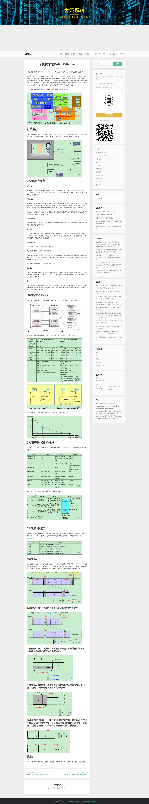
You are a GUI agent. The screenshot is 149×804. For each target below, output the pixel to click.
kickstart (113, 406)
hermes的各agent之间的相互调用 (106, 211)
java (109, 406)
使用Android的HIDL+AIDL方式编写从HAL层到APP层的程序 (108, 257)
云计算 (73, 54)
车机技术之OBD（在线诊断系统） (75, 774)
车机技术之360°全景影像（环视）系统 (107, 326)
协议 (99, 413)
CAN (108, 403)
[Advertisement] (74, 38)
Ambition (98, 255)
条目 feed (98, 359)
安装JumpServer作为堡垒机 (104, 218)
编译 (119, 416)
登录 (63, 788)
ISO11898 (78, 536)
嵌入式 (115, 54)
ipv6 (107, 406)
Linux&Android (96, 54)
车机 (111, 418)
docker (114, 403)
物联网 (67, 54)
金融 (114, 418)
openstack (99, 411)
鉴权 (118, 418)
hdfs (103, 406)
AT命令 (105, 403)
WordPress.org (100, 365)
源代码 (112, 416)
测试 (109, 416)
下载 (61, 54)
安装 (102, 413)
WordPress (75, 801)
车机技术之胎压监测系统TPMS (38, 774)
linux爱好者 (99, 242)
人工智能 (86, 54)
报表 (113, 413)
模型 (102, 416)
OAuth (115, 408)
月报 (99, 416)
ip (105, 406)
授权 (115, 413)
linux (117, 405)
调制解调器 (105, 419)
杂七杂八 (122, 54)
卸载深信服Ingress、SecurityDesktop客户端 (109, 291)
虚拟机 (100, 419)
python (105, 411)
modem (111, 408)
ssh (112, 411)
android (99, 403)
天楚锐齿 (74, 10)
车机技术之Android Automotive (105, 337)
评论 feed (98, 362)
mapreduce (99, 408)
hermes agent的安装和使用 (104, 215)
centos (111, 403)
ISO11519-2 (30, 538)
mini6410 (105, 408)
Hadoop (99, 406)
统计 (116, 416)
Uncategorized (100, 156)
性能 (110, 414)
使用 (119, 411)
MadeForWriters (91, 801)
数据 (118, 414)
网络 (104, 54)
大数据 (80, 54)
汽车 (106, 416)
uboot (116, 411)
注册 (97, 352)
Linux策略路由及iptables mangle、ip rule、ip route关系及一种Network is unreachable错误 (109, 244)
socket (109, 411)
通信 (109, 54)
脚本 (97, 418)
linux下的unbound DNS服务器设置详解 (108, 307)
